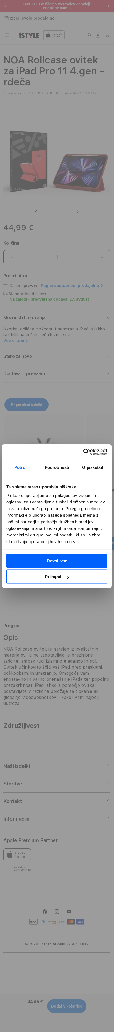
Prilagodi (53, 576)
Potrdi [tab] (20, 467)
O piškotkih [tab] (93, 467)
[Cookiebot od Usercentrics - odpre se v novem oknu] (83, 452)
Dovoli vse (57, 560)
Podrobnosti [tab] (57, 467)
